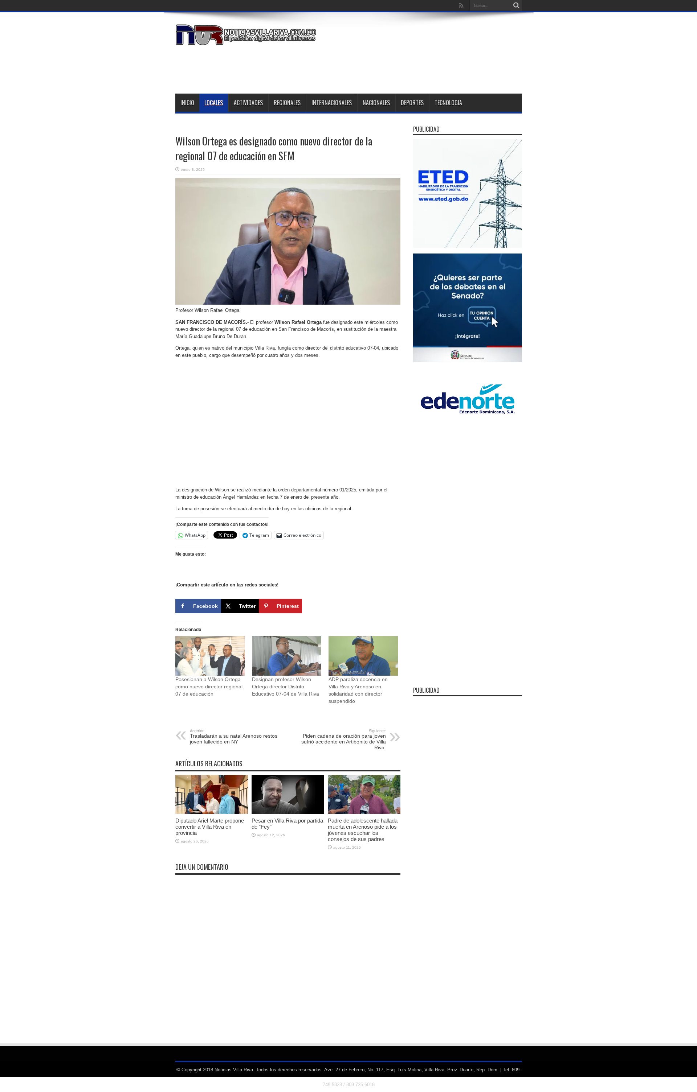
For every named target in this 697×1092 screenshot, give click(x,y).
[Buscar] (516, 5)
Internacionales (331, 102)
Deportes (412, 102)
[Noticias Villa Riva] (247, 40)
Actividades (248, 102)
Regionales (287, 102)
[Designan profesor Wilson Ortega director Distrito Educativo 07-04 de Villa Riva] (286, 656)
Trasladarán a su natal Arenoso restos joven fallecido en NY (233, 737)
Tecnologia (448, 102)
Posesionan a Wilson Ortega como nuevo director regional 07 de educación (208, 686)
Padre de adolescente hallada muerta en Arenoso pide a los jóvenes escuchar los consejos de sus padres (363, 829)
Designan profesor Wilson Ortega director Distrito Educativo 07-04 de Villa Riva (285, 686)
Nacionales (376, 102)
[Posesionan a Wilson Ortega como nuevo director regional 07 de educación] (210, 656)
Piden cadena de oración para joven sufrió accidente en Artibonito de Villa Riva (343, 739)
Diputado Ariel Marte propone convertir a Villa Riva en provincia (209, 826)
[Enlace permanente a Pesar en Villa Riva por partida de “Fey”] (288, 812)
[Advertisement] (390, 68)
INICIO (187, 102)
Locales (213, 102)
